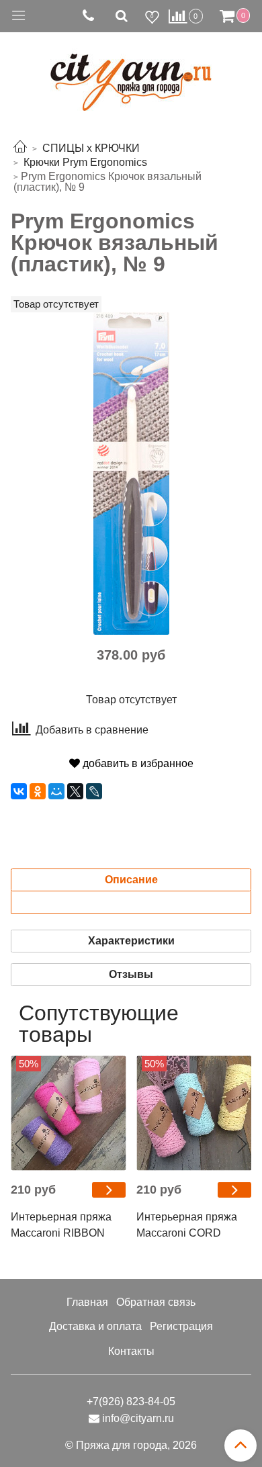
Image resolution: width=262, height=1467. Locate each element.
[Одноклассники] (38, 791)
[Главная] (20, 148)
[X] (75, 791)
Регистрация (181, 1326)
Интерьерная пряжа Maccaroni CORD (186, 1225)
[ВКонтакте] (19, 791)
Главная (87, 1302)
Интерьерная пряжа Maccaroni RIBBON (61, 1225)
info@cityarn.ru (138, 1418)
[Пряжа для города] (131, 74)
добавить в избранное (136, 763)
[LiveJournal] (94, 791)
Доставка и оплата (95, 1326)
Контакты (131, 1351)
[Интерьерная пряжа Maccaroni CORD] (193, 1113)
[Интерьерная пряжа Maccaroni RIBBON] (68, 1113)
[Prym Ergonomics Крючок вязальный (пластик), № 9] (131, 472)
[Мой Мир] (56, 791)
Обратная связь (155, 1302)
